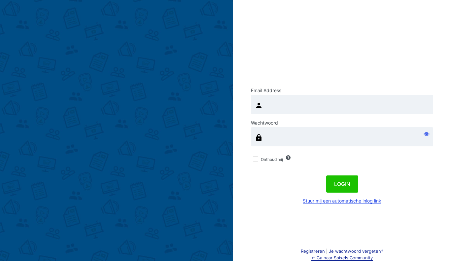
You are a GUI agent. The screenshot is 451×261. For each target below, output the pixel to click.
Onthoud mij (272, 159)
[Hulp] (288, 158)
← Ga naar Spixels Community (342, 257)
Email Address (266, 90)
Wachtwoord (264, 123)
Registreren (313, 251)
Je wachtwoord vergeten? (356, 251)
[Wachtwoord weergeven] (426, 133)
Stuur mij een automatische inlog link (342, 201)
